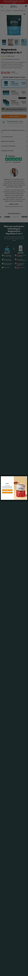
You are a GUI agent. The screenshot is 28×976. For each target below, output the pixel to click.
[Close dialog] (26, 477)
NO (7, 492)
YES (7, 490)
